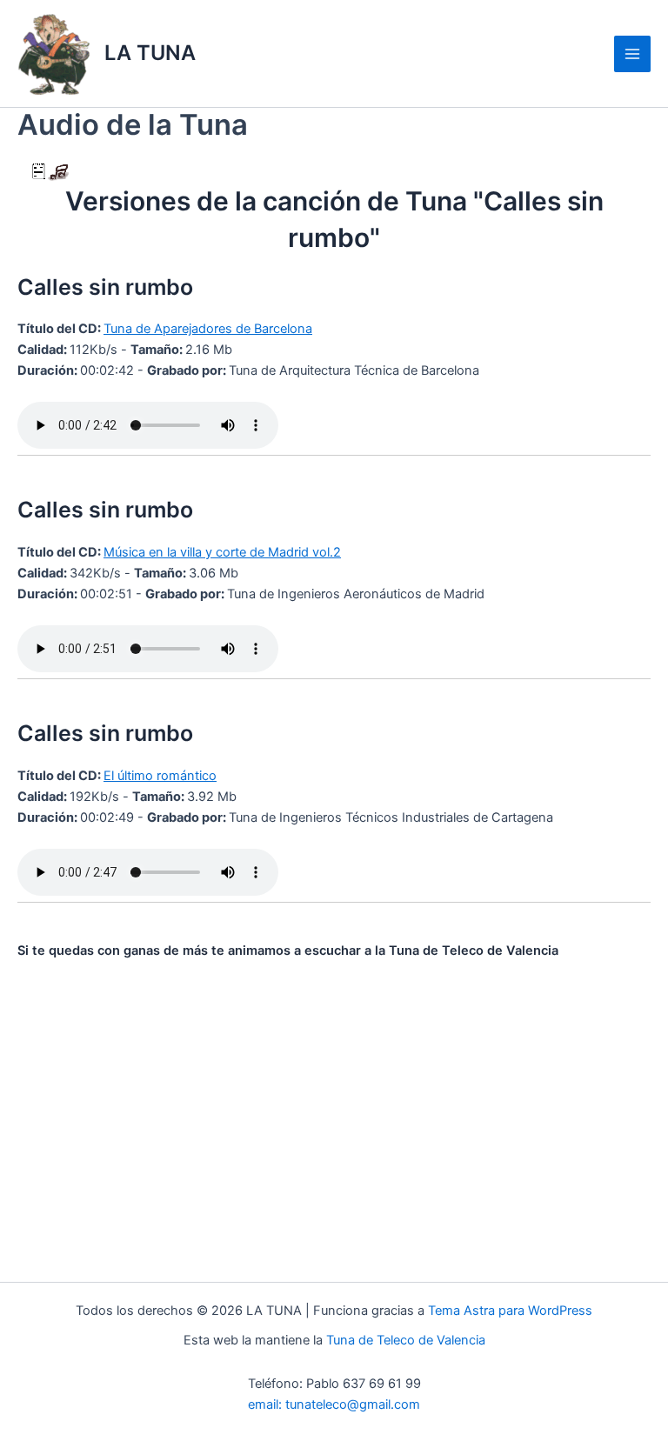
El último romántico (160, 776)
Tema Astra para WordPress (510, 1310)
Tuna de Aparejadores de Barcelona (208, 329)
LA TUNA (150, 52)
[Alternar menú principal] (632, 54)
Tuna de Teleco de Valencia (405, 1340)
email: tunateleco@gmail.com (334, 1404)
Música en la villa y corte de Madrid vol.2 (222, 552)
